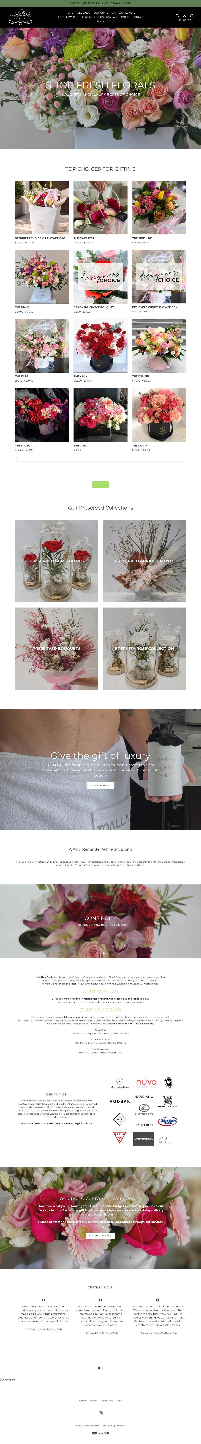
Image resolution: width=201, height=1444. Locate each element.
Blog (119, 1400)
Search (83, 1400)
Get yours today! (100, 785)
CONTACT (138, 17)
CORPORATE (101, 12)
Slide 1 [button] (97, 953)
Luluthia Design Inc (90, 1426)
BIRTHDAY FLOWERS (123, 12)
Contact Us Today (100, 1235)
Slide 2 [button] (100, 953)
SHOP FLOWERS (68, 16)
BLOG (100, 21)
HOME (69, 12)
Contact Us (107, 1400)
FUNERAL (89, 16)
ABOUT (125, 17)
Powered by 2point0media (114, 1426)
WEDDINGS (83, 12)
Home (93, 1400)
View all (100, 484)
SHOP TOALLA (109, 16)
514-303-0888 (185, 20)
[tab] (97, 953)
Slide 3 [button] (104, 953)
